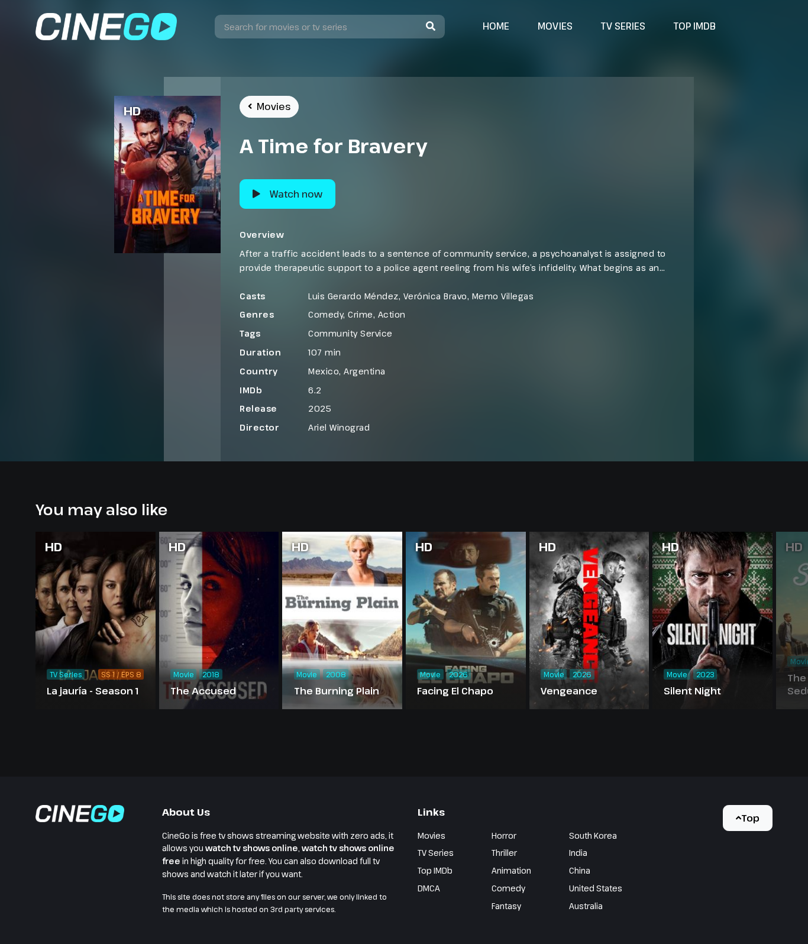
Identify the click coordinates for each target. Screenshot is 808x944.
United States (595, 888)
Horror (504, 835)
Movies (555, 26)
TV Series (623, 26)
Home (496, 26)
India (578, 852)
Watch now (296, 194)
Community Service (350, 333)
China (579, 870)
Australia (586, 905)
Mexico (323, 371)
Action (392, 314)
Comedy (325, 314)
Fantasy (506, 905)
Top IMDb (695, 26)
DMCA (429, 888)
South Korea (593, 835)
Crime (360, 314)
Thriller (504, 852)
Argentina (365, 371)
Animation (511, 870)
